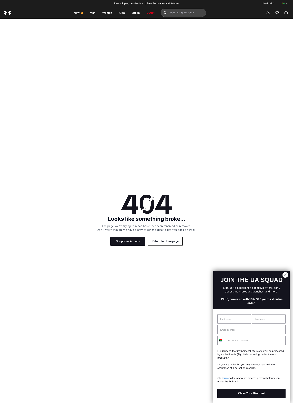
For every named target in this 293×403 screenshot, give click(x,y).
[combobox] (224, 340)
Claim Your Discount (251, 393)
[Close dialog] (285, 275)
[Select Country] (284, 3)
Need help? (268, 3)
